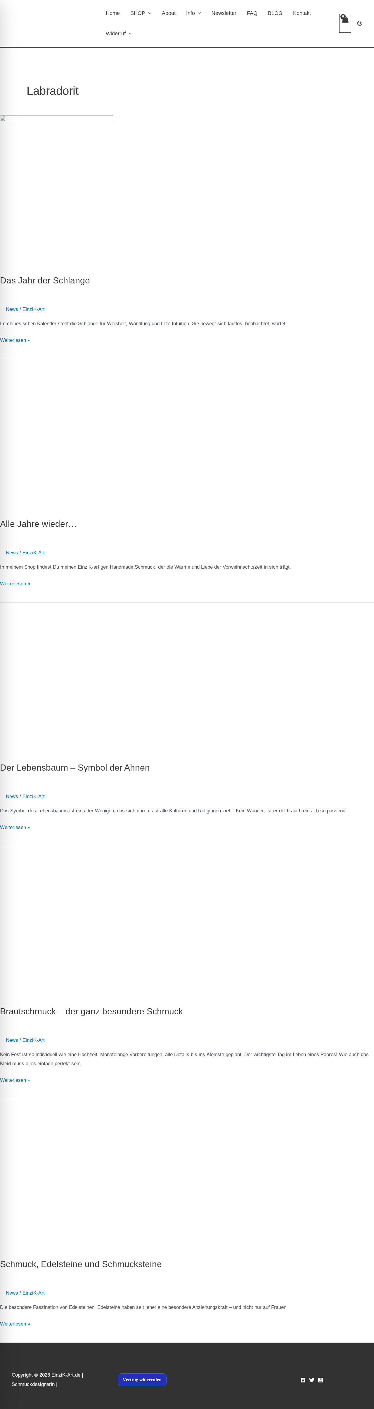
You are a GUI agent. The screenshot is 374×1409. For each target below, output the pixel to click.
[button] (148, 13)
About (169, 13)
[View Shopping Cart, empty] (345, 23)
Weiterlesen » (15, 339)
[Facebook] (303, 1380)
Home (113, 13)
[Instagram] (320, 1380)
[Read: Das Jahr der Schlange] (56, 191)
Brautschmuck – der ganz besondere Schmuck (91, 1011)
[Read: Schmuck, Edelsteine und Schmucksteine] (57, 1175)
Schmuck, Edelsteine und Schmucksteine (81, 1264)
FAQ (252, 13)
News (12, 309)
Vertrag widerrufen (142, 1379)
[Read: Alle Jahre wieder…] (101, 434)
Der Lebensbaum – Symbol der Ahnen (75, 767)
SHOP (137, 13)
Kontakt (302, 13)
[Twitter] (311, 1380)
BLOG (275, 13)
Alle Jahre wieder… (38, 524)
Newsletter (224, 13)
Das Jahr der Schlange (45, 280)
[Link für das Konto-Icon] (359, 23)
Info (190, 13)
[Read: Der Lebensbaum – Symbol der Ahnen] (67, 678)
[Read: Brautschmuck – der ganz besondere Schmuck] (106, 922)
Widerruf (116, 33)
